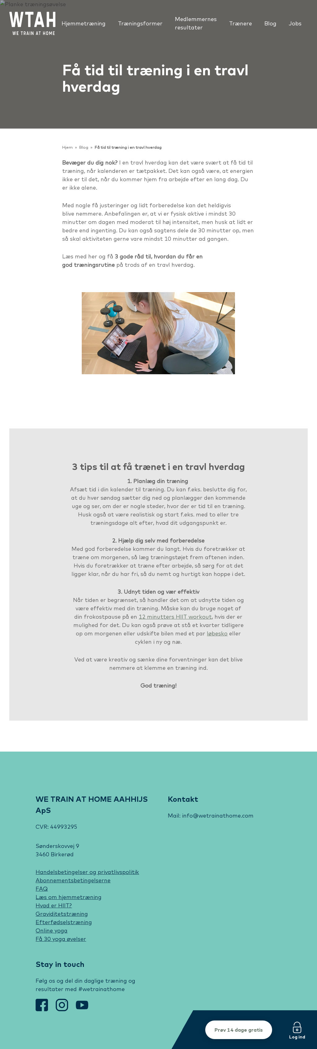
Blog (83, 147)
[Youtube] (82, 1009)
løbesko (217, 633)
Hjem (67, 147)
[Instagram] (63, 1009)
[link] (32, 23)
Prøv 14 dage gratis (239, 1030)
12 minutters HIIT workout (175, 616)
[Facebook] (43, 1009)
